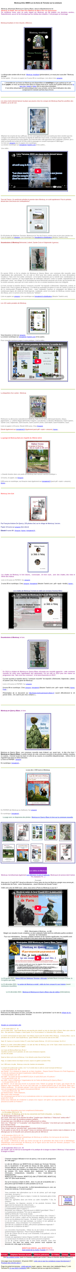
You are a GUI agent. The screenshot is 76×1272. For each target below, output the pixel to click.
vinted (29, 86)
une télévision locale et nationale (38, 875)
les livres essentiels (68, 1199)
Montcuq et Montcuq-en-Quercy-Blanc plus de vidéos (41, 992)
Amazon (40, 426)
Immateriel (33, 583)
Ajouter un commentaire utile (11, 1025)
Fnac (4, 689)
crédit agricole (26, 1266)
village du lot (66, 1013)
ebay (34, 86)
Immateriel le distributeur (43, 237)
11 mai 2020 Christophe (17, 1268)
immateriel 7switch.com (27, 145)
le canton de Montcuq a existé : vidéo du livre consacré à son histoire (42, 984)
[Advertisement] (38, 1001)
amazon (59, 78)
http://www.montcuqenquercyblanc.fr (41, 693)
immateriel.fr (20, 429)
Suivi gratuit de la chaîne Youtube (34, 1250)
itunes (55, 429)
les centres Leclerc (13, 1257)
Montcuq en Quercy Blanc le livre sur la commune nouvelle (52, 817)
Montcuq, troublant (32, 74)
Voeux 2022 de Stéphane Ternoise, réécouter (31, 978)
